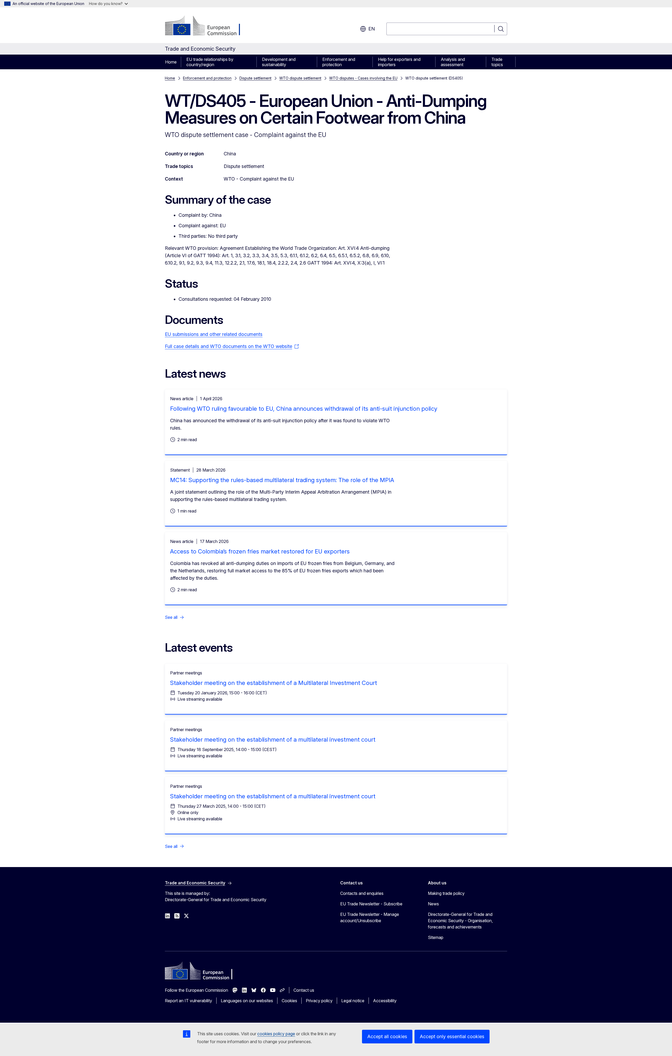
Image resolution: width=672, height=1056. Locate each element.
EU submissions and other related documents (213, 334)
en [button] (371, 28)
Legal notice (352, 1000)
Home (171, 62)
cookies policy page (276, 1033)
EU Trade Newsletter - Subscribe (371, 903)
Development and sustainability (279, 62)
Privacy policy (319, 1000)
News (433, 903)
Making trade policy (446, 893)
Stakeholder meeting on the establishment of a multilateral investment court (272, 739)
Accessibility (385, 1000)
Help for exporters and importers (399, 62)
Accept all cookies (387, 1036)
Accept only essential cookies (452, 1036)
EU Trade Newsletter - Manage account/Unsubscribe (369, 917)
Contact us (303, 990)
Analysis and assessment (453, 62)
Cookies (289, 1000)
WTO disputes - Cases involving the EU (363, 78)
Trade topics (497, 62)
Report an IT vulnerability (188, 1000)
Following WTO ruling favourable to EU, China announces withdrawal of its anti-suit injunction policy (303, 408)
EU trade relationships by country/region (209, 62)
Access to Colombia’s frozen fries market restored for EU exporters (260, 551)
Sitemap (435, 937)
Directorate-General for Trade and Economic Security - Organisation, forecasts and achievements (460, 921)
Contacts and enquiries (362, 893)
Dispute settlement (255, 78)
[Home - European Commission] (207, 26)
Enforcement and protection (338, 62)
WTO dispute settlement (300, 78)
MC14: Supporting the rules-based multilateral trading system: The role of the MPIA (282, 480)
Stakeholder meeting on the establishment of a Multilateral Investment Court (273, 682)
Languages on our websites (247, 1000)
